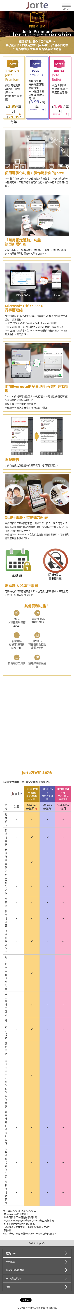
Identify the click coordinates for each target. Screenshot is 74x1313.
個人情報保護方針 (15, 1270)
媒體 (8, 1286)
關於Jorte (10, 1253)
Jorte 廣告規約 (13, 1278)
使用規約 (10, 1261)
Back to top (35, 1243)
